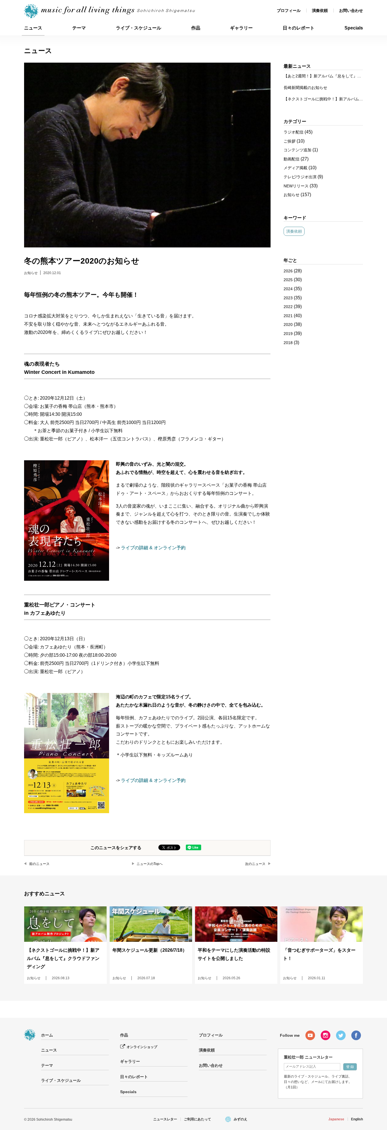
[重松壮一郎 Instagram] (325, 1035)
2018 (288, 342)
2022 (288, 306)
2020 (288, 324)
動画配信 (291, 159)
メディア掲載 (295, 168)
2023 (288, 298)
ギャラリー (241, 28)
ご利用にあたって (197, 1119)
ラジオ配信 (293, 132)
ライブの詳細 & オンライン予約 (153, 547)
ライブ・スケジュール (138, 28)
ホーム (47, 1035)
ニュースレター (165, 1119)
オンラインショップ (142, 1047)
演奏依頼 (320, 10)
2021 (288, 315)
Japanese (336, 1119)
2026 (288, 271)
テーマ (79, 28)
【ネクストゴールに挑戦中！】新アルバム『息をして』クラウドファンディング (323, 99)
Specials (354, 28)
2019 (288, 333)
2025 (288, 279)
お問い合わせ (351, 10)
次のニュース (255, 864)
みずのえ (240, 1119)
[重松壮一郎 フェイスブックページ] (356, 1035)
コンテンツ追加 (297, 150)
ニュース (33, 28)
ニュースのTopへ (150, 864)
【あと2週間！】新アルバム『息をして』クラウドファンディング (323, 76)
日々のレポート (298, 28)
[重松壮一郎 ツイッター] (341, 1035)
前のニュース (39, 864)
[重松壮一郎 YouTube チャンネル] (310, 1035)
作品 (195, 28)
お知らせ (31, 273)
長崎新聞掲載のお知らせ (305, 87)
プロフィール (289, 10)
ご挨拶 (289, 141)
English (357, 1119)
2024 (288, 289)
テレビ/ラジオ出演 (300, 177)
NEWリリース (296, 186)
